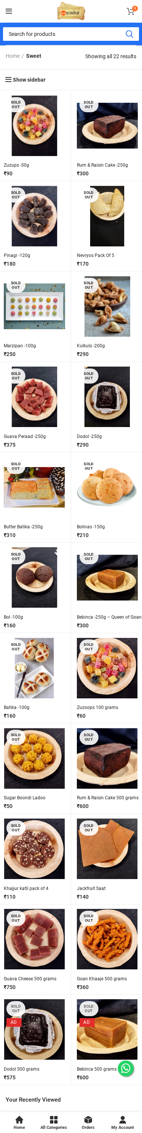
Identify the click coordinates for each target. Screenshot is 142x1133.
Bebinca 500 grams (97, 1069)
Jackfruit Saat (91, 888)
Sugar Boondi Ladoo (24, 797)
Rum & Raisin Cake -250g (102, 165)
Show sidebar (29, 79)
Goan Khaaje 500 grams (102, 978)
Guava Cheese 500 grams (30, 978)
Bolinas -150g (91, 526)
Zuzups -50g (16, 165)
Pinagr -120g (17, 255)
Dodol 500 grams (21, 1069)
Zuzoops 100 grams (97, 707)
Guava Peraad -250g (25, 436)
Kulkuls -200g (91, 345)
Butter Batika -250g (23, 526)
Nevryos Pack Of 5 (95, 255)
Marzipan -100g (20, 345)
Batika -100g (17, 707)
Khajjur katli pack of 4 (26, 888)
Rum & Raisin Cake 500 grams (108, 797)
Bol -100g (13, 617)
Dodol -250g (89, 436)
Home (13, 56)
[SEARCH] (129, 34)
